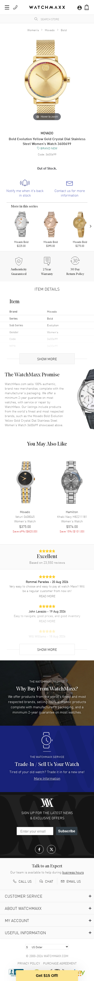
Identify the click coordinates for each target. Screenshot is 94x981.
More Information (47, 778)
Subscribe (66, 830)
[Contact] (15, 7)
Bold (64, 30)
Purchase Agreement (60, 963)
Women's (33, 30)
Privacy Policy (28, 963)
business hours (73, 872)
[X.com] (51, 849)
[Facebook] (39, 849)
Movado (50, 30)
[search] (36, 19)
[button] (86, 7)
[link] (25, 188)
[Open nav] (7, 7)
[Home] (47, 7)
